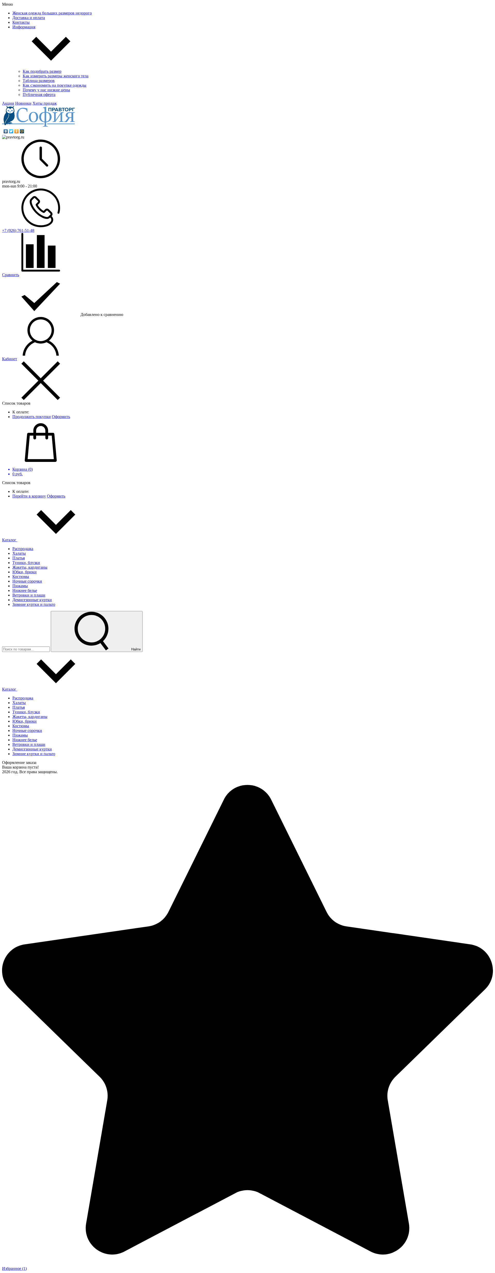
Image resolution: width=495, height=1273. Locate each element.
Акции (8, 103)
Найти (135, 649)
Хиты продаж (44, 103)
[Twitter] (11, 131)
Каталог (9, 540)
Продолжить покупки (31, 416)
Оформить (61, 416)
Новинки (23, 103)
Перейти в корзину (29, 496)
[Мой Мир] (22, 131)
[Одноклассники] (16, 131)
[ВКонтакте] (6, 131)
